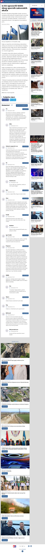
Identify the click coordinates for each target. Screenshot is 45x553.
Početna (6, 1)
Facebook (6, 99)
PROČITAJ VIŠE (4, 362)
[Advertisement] (37, 129)
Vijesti (9, 1)
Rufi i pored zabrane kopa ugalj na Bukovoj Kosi (13, 360)
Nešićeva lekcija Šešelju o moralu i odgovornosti (13, 538)
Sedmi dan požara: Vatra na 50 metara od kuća (13, 516)
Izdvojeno (34, 20)
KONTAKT (15, 1)
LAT (18, 1)
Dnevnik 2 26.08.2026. (6, 471)
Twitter (14, 99)
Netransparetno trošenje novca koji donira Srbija (13, 426)
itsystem (24, 549)
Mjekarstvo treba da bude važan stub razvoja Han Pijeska (13, 493)
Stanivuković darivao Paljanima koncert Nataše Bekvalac (15, 382)
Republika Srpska (15, 341)
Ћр (20, 1)
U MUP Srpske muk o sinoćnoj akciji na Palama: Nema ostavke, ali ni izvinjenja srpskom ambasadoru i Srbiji (14, 448)
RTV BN (12, 1)
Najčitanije (40, 20)
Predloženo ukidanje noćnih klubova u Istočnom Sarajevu (15, 404)
